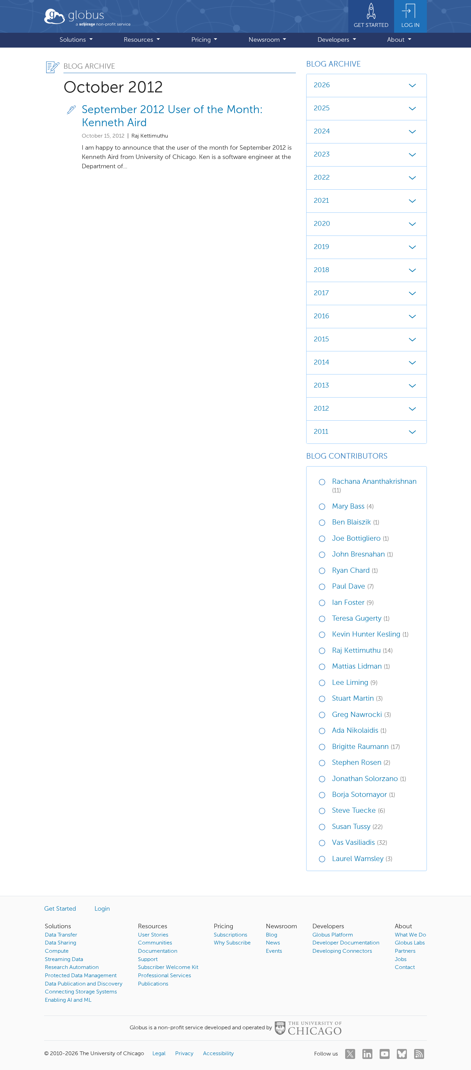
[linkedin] (367, 1054)
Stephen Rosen (361, 763)
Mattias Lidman (361, 666)
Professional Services (164, 976)
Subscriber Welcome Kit (168, 967)
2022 (322, 177)
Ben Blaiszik (355, 522)
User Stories (153, 935)
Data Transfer (61, 935)
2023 (322, 154)
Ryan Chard (355, 570)
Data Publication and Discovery (83, 984)
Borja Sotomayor (363, 795)
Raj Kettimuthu (362, 650)
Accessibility (218, 1054)
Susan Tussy (357, 827)
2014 (321, 362)
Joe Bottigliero (360, 538)
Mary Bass (353, 506)
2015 (321, 339)
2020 (322, 224)
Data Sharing (60, 943)
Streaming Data (64, 959)
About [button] (396, 40)
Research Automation (72, 967)
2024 (322, 131)
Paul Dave (353, 586)
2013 (321, 385)
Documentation (157, 951)
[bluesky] (402, 1054)
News (273, 943)
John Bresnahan (362, 554)
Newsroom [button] (265, 40)
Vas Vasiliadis (359, 843)
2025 (322, 108)
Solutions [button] (74, 40)
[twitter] (350, 1054)
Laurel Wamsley (362, 859)
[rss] (419, 1054)
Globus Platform (332, 935)
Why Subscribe (232, 943)
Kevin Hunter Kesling (370, 634)
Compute (57, 951)
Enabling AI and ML (68, 1000)
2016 (321, 316)
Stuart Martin (357, 698)
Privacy (184, 1054)
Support (148, 959)
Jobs (401, 959)
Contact (405, 967)
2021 (321, 201)
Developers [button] (334, 40)
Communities (155, 943)
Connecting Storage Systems (81, 992)
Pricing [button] (201, 40)
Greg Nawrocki (361, 715)
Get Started (60, 909)
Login (102, 909)
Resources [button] (139, 40)
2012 (321, 409)
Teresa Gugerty (361, 618)
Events (274, 951)
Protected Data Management (81, 976)
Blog (271, 935)
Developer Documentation (345, 943)
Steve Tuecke (358, 810)
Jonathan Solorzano (369, 779)
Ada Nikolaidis (359, 730)
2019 (321, 247)
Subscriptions (230, 935)
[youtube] (384, 1054)
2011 (321, 432)
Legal (159, 1054)
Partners (405, 951)
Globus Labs (410, 943)
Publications (153, 984)
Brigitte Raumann (366, 747)
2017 (321, 293)
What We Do (410, 935)
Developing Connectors (342, 951)
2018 (321, 270)
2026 (322, 85)
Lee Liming (355, 683)
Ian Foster (353, 603)
